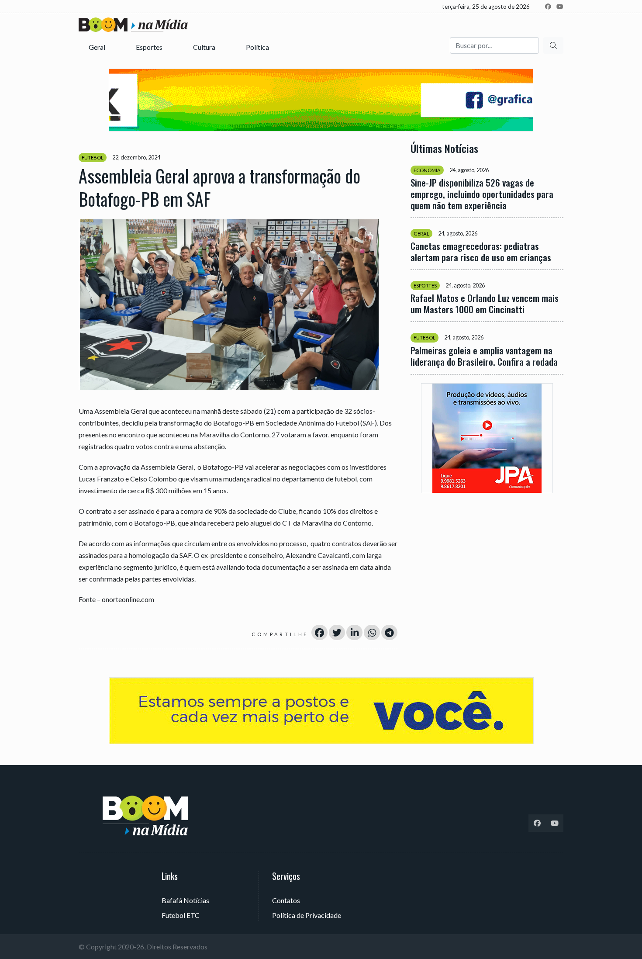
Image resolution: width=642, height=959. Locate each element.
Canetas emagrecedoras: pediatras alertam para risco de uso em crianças (481, 251)
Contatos (286, 900)
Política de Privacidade (306, 915)
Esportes (150, 47)
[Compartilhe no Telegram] (389, 632)
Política (258, 47)
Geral (98, 47)
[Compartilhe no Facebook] (319, 632)
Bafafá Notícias (185, 900)
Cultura (205, 47)
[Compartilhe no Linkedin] (354, 632)
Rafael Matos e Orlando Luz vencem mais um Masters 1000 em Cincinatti (485, 303)
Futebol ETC (181, 915)
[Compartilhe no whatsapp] (372, 632)
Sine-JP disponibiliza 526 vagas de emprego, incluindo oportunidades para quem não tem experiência (482, 194)
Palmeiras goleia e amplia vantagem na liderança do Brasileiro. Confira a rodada (484, 355)
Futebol (93, 157)
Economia (427, 170)
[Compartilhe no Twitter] (337, 632)
